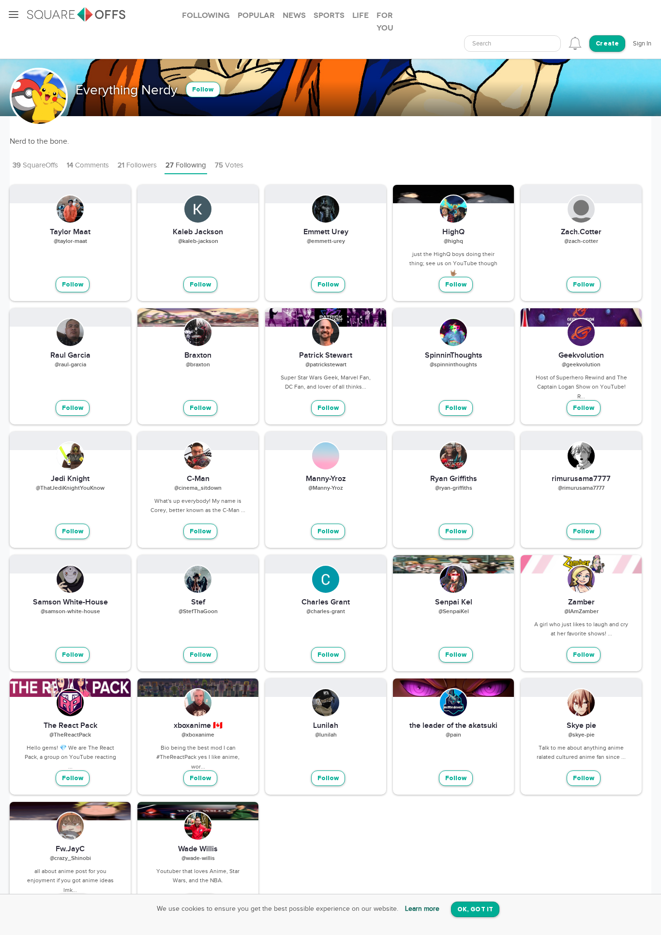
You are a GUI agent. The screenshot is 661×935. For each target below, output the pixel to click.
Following (185, 165)
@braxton (198, 365)
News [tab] (294, 15)
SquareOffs (35, 165)
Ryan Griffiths (453, 479)
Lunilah (325, 726)
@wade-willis (198, 858)
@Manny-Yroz (325, 488)
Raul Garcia (70, 356)
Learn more (422, 909)
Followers (137, 165)
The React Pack (70, 726)
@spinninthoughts (453, 365)
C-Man (198, 479)
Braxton (197, 356)
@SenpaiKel (453, 611)
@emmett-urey (326, 241)
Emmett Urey (325, 232)
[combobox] (512, 43)
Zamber (581, 602)
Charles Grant (325, 602)
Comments (88, 165)
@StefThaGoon (198, 611)
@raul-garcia (70, 365)
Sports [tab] (329, 15)
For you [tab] (384, 22)
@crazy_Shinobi (70, 858)
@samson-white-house (70, 611)
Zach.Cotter (581, 232)
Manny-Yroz (326, 479)
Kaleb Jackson (198, 232)
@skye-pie (581, 735)
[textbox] (512, 44)
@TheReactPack (70, 735)
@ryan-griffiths (453, 488)
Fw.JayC (70, 849)
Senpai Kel (453, 602)
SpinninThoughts (453, 356)
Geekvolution (581, 356)
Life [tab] (360, 15)
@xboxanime (197, 735)
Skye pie (581, 726)
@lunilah (326, 735)
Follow (203, 90)
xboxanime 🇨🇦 (198, 726)
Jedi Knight (70, 479)
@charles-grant (325, 611)
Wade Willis (198, 849)
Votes (229, 165)
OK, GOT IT (475, 909)
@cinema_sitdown (198, 488)
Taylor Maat (70, 232)
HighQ (453, 232)
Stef (198, 602)
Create (607, 44)
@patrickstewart (325, 365)
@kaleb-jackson (198, 241)
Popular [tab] (256, 15)
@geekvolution (581, 365)
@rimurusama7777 (581, 488)
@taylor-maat (70, 241)
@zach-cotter (581, 241)
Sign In (642, 43)
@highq (453, 241)
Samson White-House (70, 602)
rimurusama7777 (581, 479)
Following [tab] (206, 15)
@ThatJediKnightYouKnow (70, 488)
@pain (453, 735)
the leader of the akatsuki (453, 726)
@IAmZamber (581, 611)
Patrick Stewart (325, 356)
